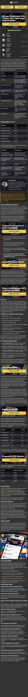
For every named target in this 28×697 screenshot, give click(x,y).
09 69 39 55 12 (11, 576)
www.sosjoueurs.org (19, 576)
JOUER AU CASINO (14, 24)
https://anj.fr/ (3, 518)
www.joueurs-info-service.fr (17, 574)
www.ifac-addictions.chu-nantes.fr (15, 578)
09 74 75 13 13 (14, 573)
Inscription (7, 6)
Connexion (21, 6)
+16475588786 (9, 492)
